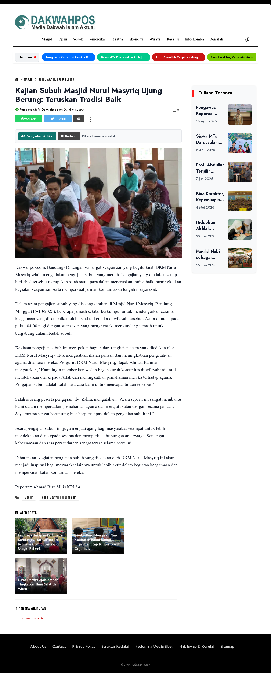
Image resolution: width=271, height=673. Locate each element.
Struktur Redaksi (115, 646)
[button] (247, 39)
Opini (63, 39)
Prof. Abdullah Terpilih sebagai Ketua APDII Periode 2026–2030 (180, 57)
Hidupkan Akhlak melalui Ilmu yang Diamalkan (207, 225)
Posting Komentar (33, 618)
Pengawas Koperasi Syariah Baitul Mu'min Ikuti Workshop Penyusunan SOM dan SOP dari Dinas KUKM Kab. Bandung (70, 57)
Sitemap (227, 646)
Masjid (47, 39)
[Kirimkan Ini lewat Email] (78, 118)
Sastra (118, 39)
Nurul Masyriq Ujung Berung (56, 79)
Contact (59, 646)
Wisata (155, 39)
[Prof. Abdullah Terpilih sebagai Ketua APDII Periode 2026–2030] (240, 172)
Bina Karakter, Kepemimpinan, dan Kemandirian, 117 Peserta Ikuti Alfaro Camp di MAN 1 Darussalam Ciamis (235, 57)
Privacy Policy (83, 646)
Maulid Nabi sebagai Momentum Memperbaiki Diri (209, 254)
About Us (38, 646)
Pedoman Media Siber (154, 646)
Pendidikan (98, 39)
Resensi (173, 39)
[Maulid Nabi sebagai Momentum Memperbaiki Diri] (240, 258)
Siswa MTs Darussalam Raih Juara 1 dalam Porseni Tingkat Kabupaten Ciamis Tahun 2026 (125, 57)
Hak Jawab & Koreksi (197, 646)
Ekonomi (136, 39)
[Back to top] (260, 663)
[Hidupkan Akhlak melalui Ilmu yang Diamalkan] (240, 229)
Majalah (216, 39)
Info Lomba (194, 39)
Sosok (78, 39)
